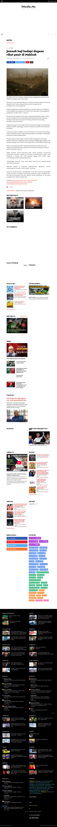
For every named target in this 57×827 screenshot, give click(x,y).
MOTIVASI (31, 593)
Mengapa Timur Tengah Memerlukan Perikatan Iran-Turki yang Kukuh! (45, 633)
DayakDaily (6, 795)
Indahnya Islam (36, 734)
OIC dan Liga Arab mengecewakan (20, 362)
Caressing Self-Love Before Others (42, 765)
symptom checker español (35, 811)
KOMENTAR (32, 547)
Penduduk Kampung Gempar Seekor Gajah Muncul (14, 696)
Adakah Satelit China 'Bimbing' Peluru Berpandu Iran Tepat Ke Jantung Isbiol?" (44, 623)
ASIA (38, 595)
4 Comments (23, 297)
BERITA (41, 541)
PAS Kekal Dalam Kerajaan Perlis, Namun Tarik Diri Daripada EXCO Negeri (18, 638)
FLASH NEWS (32, 538)
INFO (43, 595)
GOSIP (40, 590)
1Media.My (28, 7)
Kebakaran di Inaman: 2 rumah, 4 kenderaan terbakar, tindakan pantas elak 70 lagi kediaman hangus (40, 698)
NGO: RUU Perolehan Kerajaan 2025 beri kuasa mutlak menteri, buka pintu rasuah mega (18, 654)
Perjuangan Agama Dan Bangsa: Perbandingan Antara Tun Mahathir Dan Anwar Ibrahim (21, 385)
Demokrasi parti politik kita (43, 455)
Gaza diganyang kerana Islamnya (16, 358)
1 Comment (23, 510)
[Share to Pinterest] (27, 62)
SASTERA (40, 593)
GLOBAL (11, 48)
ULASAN (43, 582)
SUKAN (40, 556)
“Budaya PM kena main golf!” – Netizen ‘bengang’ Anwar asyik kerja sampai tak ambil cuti (41, 704)
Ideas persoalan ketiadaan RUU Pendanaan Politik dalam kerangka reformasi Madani (45, 756)
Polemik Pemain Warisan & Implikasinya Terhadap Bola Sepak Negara (18, 756)
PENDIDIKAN (32, 569)
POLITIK (31, 541)
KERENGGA (34, 679)
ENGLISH (31, 575)
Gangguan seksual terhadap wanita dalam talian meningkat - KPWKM (45, 771)
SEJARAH (31, 577)
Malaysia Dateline (35, 703)
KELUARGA (38, 600)
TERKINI (41, 550)
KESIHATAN (32, 550)
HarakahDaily (7, 781)
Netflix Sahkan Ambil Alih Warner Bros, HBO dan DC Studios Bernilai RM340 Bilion (19, 772)
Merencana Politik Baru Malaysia (17, 330)
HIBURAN (40, 575)
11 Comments (45, 457)
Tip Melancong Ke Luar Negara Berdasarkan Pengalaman (19, 287)
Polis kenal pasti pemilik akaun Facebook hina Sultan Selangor (20, 513)
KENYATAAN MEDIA (34, 580)
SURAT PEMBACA (33, 587)
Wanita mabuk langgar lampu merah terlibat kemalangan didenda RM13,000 (19, 521)
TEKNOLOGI (32, 558)
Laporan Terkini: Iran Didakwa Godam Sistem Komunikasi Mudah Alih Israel (18, 719)
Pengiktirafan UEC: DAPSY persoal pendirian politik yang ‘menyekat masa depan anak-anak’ (18, 741)
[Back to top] (53, 823)
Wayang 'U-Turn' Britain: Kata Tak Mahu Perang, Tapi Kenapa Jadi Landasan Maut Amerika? (45, 617)
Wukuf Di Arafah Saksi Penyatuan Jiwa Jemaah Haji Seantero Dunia (45, 669)
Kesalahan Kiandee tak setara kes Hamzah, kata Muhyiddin (13, 708)
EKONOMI (40, 553)
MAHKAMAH (32, 564)
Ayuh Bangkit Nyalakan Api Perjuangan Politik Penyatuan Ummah (46, 653)
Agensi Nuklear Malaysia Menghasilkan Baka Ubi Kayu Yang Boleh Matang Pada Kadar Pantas (14, 808)
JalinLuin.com (34, 685)
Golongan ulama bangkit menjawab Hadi (39, 710)
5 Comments (23, 304)
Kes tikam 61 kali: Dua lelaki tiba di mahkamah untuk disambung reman (20, 505)
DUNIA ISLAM (32, 590)
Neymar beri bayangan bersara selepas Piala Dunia (18, 750)
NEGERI (31, 553)
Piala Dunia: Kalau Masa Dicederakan (15, 622)
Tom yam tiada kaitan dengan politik (41, 487)
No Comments (23, 516)
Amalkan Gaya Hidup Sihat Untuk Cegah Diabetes (18, 669)
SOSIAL (38, 585)
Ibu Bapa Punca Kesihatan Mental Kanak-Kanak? (45, 663)
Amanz (5, 806)
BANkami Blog (7, 679)
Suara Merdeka (7, 683)
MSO (32, 709)
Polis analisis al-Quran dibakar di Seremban (13, 802)
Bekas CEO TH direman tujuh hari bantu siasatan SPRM (45, 718)
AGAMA (42, 558)
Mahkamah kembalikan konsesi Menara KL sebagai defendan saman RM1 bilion (44, 725)
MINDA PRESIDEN (33, 582)
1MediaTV (31, 556)
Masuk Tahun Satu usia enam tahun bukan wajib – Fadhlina (18, 734)
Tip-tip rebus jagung (19, 302)
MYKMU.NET (34, 695)
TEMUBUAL (31, 598)
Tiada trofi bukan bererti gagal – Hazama (12, 787)
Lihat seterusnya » (11, 309)
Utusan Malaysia (8, 786)
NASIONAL (31, 544)
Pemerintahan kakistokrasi (19, 376)
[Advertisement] (28, 22)
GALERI (31, 585)
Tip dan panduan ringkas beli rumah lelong (20, 294)
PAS (30, 561)
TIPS (45, 585)
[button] (2, 1)
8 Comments (23, 292)
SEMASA (38, 561)
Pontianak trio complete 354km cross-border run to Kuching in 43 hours (14, 797)
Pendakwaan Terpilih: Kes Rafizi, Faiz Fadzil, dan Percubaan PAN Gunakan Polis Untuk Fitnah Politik (42, 472)
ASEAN (39, 598)
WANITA (43, 587)
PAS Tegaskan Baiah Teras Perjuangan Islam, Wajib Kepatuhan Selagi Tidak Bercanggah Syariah (19, 633)
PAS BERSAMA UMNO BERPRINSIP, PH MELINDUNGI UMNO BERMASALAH (21, 370)
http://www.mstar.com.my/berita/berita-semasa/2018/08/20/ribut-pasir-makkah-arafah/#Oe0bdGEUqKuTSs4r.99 (22, 182)
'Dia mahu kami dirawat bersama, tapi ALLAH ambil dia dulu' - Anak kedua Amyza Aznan (18, 766)
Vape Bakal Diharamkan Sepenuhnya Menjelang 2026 (17, 663)
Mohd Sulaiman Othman (10, 706)
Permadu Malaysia (35, 689)
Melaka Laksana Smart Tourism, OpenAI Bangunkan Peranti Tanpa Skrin (18, 725)
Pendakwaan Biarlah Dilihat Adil (41, 740)
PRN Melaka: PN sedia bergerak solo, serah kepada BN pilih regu (16, 399)
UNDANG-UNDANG (41, 572)
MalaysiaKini (7, 801)
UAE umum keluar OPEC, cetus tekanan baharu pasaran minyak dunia (45, 751)
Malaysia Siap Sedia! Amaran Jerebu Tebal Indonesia (14, 680)
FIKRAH (31, 600)
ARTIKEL (31, 567)
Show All (26, 711)
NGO (30, 572)
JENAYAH (42, 564)
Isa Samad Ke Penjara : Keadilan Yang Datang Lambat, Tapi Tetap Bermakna (45, 638)
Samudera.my (7, 700)
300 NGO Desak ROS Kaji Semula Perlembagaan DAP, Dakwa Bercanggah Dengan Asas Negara (19, 648)
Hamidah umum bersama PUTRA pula (25, 190)
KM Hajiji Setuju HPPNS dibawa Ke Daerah (39, 686)
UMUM (39, 577)
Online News (7, 695)
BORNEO (40, 567)
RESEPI (45, 600)
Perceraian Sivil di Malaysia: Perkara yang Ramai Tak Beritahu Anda (14, 702)
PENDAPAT (42, 569)
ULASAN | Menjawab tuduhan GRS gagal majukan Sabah (41, 480)
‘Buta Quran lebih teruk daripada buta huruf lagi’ (14, 782)
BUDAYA (31, 595)
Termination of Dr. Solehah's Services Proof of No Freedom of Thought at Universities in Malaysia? (41, 691)
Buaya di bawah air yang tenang (14, 616)
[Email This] (31, 62)
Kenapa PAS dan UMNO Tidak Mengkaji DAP (41, 463)
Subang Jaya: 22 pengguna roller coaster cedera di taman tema (41, 680)
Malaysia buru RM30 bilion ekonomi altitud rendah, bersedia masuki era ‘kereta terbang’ (14, 685)
